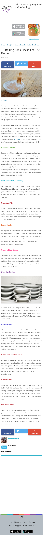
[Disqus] (21, 486)
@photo (4, 100)
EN (22, 517)
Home (3, 45)
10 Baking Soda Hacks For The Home (26, 45)
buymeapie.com (34, 39)
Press (24, 522)
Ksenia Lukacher (14, 438)
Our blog (32, 522)
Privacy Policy (28, 526)
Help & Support (15, 526)
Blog (9, 45)
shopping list (18, 139)
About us (17, 522)
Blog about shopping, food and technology (28, 6)
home (4, 447)
